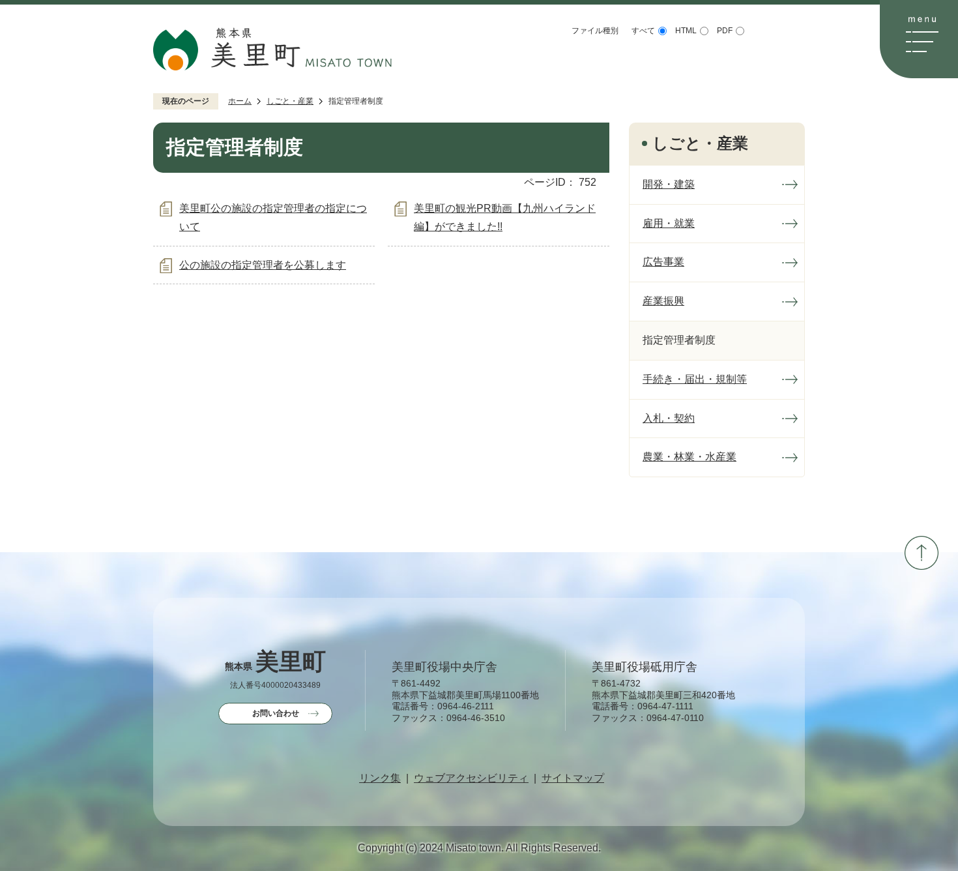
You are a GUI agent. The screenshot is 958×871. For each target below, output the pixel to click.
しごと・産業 (290, 101)
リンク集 (380, 778)
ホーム (240, 101)
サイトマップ (573, 778)
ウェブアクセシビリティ (471, 778)
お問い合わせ (275, 713)
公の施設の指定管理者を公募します (262, 265)
